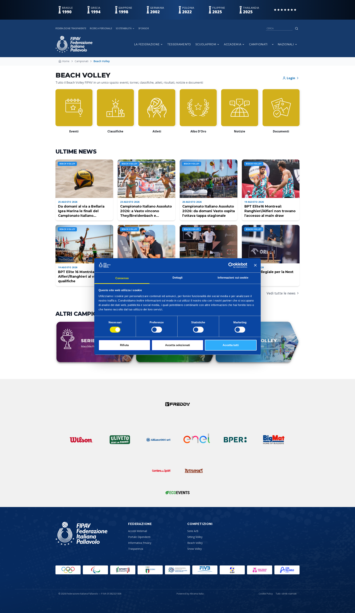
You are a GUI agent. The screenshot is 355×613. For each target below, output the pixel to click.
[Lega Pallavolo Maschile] (287, 569)
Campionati (258, 44)
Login (291, 78)
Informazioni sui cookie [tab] (233, 277)
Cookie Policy (266, 593)
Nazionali (286, 44)
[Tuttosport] (193, 470)
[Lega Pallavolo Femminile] (259, 569)
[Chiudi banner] (255, 265)
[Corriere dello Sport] (161, 470)
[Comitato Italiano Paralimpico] (177, 569)
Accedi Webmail (137, 531)
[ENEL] (196, 439)
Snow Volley (194, 548)
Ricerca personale (101, 28)
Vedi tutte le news (281, 293)
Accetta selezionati (177, 345)
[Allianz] (158, 439)
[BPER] (235, 439)
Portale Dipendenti (139, 537)
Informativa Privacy (139, 543)
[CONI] (150, 569)
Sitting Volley (194, 537)
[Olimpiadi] (68, 569)
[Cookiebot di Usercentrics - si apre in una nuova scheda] (231, 265)
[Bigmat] (273, 439)
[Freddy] (177, 404)
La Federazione (147, 44)
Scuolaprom (205, 44)
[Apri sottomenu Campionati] (272, 44)
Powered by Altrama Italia (190, 593)
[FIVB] (204, 569)
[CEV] (232, 569)
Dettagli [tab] (178, 277)
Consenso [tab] (122, 278)
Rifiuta (124, 345)
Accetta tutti (231, 345)
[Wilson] (81, 439)
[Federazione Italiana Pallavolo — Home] (73, 44)
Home (66, 61)
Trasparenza (135, 548)
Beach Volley (195, 543)
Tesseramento (179, 44)
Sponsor (143, 28)
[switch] (156, 330)
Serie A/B (192, 531)
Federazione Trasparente (70, 28)
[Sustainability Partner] (177, 493)
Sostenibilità (124, 28)
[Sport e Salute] (122, 569)
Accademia (232, 44)
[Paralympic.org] (95, 569)
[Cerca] (297, 28)
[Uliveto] (119, 439)
